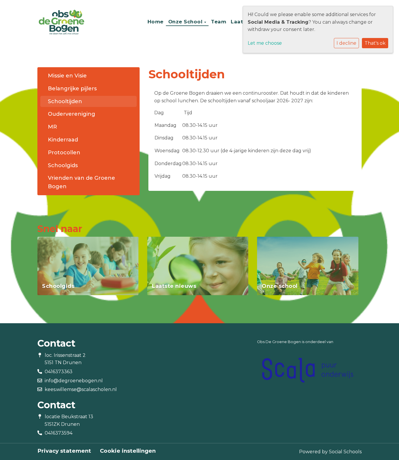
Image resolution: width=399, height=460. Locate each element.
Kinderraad (63, 139)
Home (156, 22)
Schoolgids (63, 165)
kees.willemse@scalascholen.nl (81, 389)
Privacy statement (64, 451)
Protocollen (64, 152)
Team (218, 22)
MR (52, 127)
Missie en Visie (67, 75)
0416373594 (58, 433)
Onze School (186, 22)
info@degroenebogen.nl (74, 380)
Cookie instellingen (128, 451)
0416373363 (58, 371)
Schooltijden (65, 101)
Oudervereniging (71, 114)
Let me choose (265, 43)
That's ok (375, 43)
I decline (346, 43)
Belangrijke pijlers (72, 88)
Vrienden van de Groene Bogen (81, 182)
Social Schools (345, 451)
